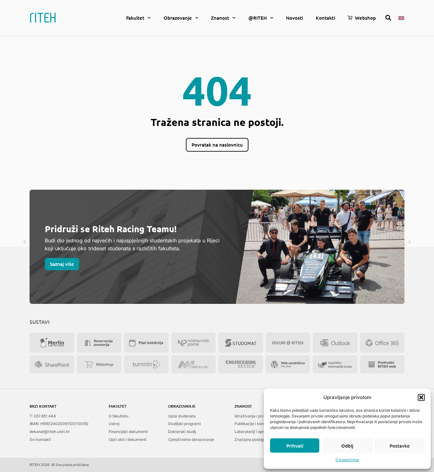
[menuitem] (401, 17)
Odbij (347, 445)
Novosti (294, 18)
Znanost (220, 18)
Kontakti (325, 18)
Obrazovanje (178, 18)
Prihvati (294, 445)
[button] (421, 397)
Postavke (400, 445)
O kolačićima (347, 459)
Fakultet (135, 18)
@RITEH (257, 18)
